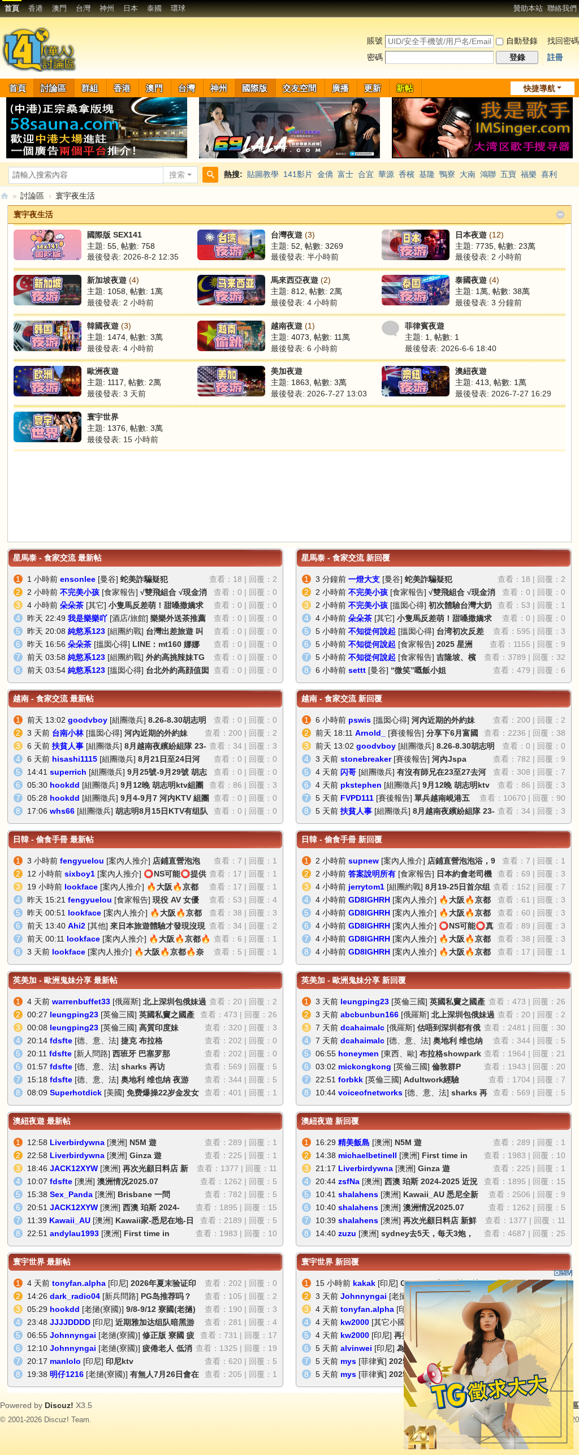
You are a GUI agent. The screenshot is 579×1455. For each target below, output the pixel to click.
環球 (178, 8)
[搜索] (210, 175)
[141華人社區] (40, 48)
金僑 (325, 174)
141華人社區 (4, 196)
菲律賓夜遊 (424, 325)
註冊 (555, 57)
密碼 (375, 57)
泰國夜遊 (471, 279)
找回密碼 (563, 40)
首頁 (12, 8)
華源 (386, 174)
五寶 (508, 174)
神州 (107, 8)
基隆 (427, 174)
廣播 (340, 88)
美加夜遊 (287, 370)
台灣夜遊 (287, 234)
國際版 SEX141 (114, 234)
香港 (35, 8)
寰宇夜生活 (33, 214)
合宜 (366, 174)
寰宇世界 (103, 416)
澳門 (59, 8)
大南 (468, 174)
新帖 (404, 88)
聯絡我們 (562, 8)
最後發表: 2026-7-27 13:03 (319, 393)
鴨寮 (447, 174)
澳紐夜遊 (471, 370)
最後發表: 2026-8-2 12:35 (133, 256)
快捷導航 (539, 88)
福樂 (529, 174)
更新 (372, 88)
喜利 (549, 174)
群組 (89, 88)
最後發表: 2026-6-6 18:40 (450, 348)
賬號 (375, 40)
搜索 (177, 174)
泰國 (154, 8)
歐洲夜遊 (103, 370)
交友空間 (300, 88)
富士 (345, 174)
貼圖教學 (263, 174)
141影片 (298, 174)
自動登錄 (522, 40)
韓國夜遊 (103, 325)
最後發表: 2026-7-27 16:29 (503, 393)
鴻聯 (488, 174)
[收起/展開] (560, 214)
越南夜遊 (287, 325)
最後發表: (305, 256)
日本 (130, 8)
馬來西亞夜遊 (294, 279)
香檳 (406, 174)
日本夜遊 (471, 234)
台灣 (83, 8)
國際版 (254, 88)
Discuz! (59, 1405)
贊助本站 (528, 8)
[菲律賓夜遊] (390, 328)
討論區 (53, 88)
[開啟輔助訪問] (508, 8)
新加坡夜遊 (107, 279)
